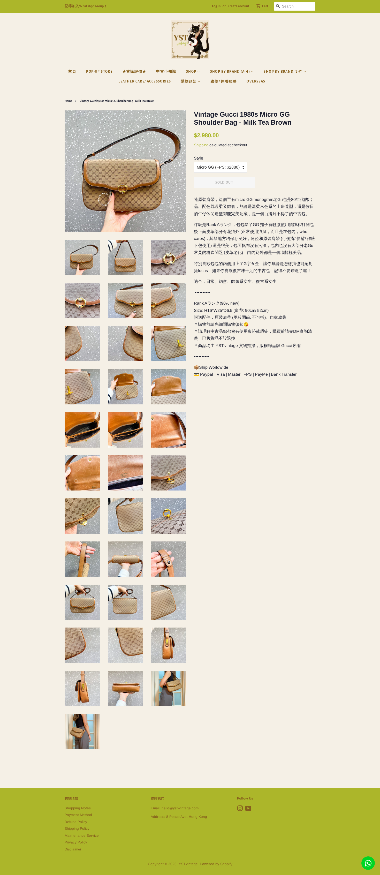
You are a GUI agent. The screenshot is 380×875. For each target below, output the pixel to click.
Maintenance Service (82, 836)
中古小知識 (166, 71)
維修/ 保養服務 (224, 81)
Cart (265, 6)
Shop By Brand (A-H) (230, 71)
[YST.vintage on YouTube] (248, 809)
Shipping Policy (77, 829)
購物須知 (189, 81)
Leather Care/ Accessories (144, 81)
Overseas (256, 81)
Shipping (201, 145)
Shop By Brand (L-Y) (283, 71)
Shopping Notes (78, 808)
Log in (216, 6)
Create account (238, 6)
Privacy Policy (76, 842)
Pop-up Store (99, 71)
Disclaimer (73, 849)
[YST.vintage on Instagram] (240, 809)
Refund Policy (76, 822)
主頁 (72, 71)
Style (198, 158)
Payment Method (78, 815)
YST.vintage (188, 864)
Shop (191, 71)
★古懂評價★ (134, 71)
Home (68, 100)
